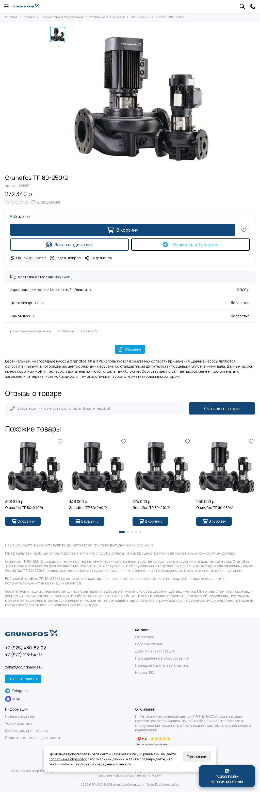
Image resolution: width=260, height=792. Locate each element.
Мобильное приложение (26, 730)
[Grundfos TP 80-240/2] (98, 467)
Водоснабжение (149, 644)
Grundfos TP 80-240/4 (24, 507)
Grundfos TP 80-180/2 (214, 507)
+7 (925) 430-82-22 (25, 647)
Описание (132, 349)
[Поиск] (242, 6)
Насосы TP (117, 17)
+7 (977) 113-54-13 (24, 654)
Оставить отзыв (222, 408)
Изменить (63, 277)
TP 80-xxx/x (138, 17)
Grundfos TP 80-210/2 (151, 507)
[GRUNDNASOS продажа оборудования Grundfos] (26, 6)
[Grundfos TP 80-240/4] (34, 467)
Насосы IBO (144, 672)
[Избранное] (244, 230)
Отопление (97, 17)
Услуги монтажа (18, 723)
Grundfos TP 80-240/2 (88, 507)
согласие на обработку (68, 759)
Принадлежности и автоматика (162, 665)
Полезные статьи (20, 716)
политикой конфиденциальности (103, 764)
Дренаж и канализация (155, 651)
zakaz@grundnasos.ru (23, 667)
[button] (122, 532)
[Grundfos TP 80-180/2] (225, 467)
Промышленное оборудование (62, 17)
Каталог (29, 17)
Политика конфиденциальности (32, 737)
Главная (11, 17)
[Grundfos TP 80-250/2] (139, 98)
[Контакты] (252, 6)
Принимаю (197, 757)
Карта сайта (170, 784)
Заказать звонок (23, 678)
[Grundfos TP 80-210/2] (162, 467)
